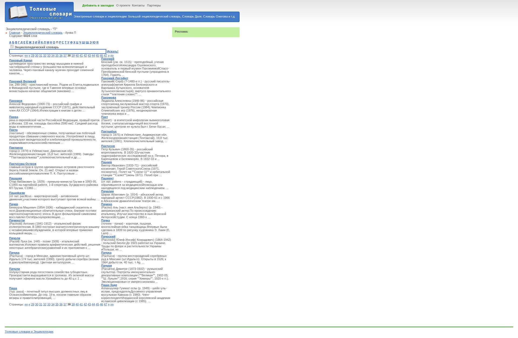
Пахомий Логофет (114, 78)
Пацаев (106, 162)
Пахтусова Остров (22, 163)
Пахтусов (108, 146)
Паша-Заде (109, 285)
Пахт (104, 117)
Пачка (105, 220)
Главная (14, 32)
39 (73, 55)
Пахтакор (16, 147)
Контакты (138, 5)
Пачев (13, 204)
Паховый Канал (20, 60)
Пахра (13, 117)
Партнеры (154, 5)
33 (48, 55)
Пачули (14, 268)
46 (101, 55)
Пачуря (106, 265)
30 (36, 55)
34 (52, 55)
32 (44, 55)
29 (32, 55)
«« (26, 55)
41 (81, 55)
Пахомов (15, 100)
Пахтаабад (109, 131)
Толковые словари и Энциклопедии (29, 331)
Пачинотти (17, 220)
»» (112, 55)
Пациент (107, 178)
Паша (13, 288)
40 (77, 55)
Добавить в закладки (98, 5)
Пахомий (107, 58)
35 (57, 55)
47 (105, 55)
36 (61, 55)
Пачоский (108, 236)
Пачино (106, 204)
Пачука (14, 252)
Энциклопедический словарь (43, 32)
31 (40, 55)
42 (85, 55)
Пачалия (107, 191)
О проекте (123, 5)
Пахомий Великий (22, 81)
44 (93, 55)
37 (65, 55)
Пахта (13, 129)
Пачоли (14, 238)
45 (97, 55)
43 (89, 55)
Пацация (15, 178)
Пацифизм (17, 192)
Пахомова (108, 97)
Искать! (112, 51)
